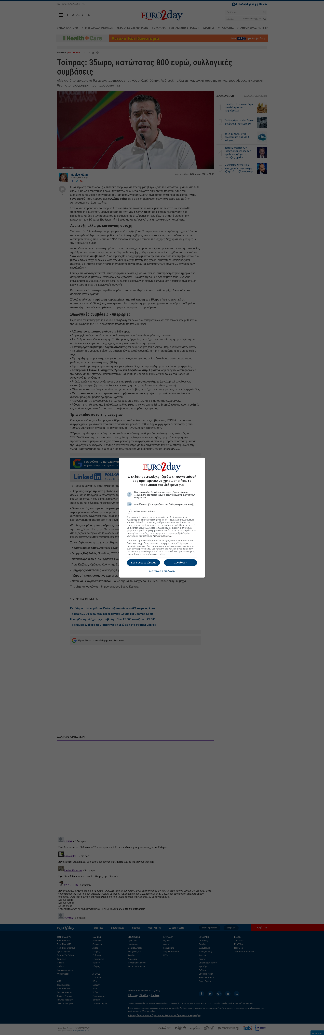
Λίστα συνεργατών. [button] (162, 536)
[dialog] (162, 518)
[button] (162, 511)
